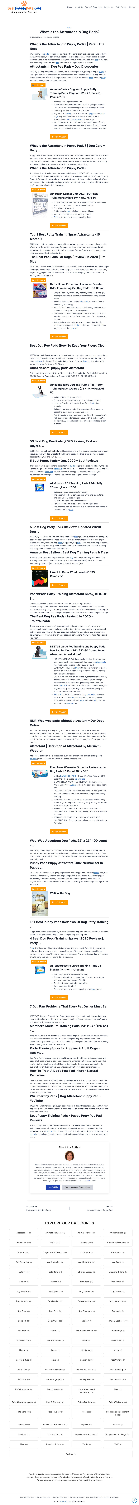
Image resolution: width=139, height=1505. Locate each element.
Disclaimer (108, 7)
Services (24, 1434)
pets (95, 700)
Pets (118, 1389)
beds (60, 543)
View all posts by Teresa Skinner (77, 1187)
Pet (68, 119)
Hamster (24, 1340)
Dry (71, 557)
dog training (76, 697)
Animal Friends (86, 1233)
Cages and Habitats (55, 1252)
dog (58, 63)
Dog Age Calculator (27, 1497)
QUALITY (63, 685)
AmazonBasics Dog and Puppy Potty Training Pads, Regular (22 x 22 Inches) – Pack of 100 (76, 93)
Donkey (87, 1321)
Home (69, 7)
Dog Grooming (86, 1301)
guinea (96, 873)
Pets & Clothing (55, 1402)
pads (46, 54)
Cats (24, 1272)
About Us (79, 7)
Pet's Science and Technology (87, 1390)
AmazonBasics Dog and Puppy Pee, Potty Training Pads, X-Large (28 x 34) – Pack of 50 (77, 388)
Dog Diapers (23, 1301)
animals (33, 759)
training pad (80, 779)
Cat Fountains (24, 1262)
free (77, 668)
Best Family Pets (65, 1501)
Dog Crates (118, 1291)
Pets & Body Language (24, 1402)
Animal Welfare (118, 1233)
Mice (55, 1360)
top (96, 60)
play (79, 543)
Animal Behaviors (55, 1233)
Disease (55, 1282)
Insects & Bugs (24, 1360)
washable (58, 469)
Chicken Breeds (86, 1272)
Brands (86, 1242)
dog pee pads (89, 694)
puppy (101, 72)
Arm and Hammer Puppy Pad (100, 1208)
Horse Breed (118, 1340)
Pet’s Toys (55, 1412)
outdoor (69, 703)
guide (72, 466)
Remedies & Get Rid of (55, 1424)
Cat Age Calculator (43, 1497)
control (33, 1134)
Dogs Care (55, 1321)
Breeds (24, 1252)
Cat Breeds (86, 1252)
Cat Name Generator (111, 1497)
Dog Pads (23, 1311)
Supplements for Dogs (118, 1434)
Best (34, 85)
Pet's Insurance (23, 1389)
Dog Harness (117, 1301)
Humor (23, 1350)
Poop (32, 948)
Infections (87, 1350)
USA (71, 510)
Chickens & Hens (118, 1272)
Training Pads (77, 119)
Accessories (24, 1233)
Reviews (118, 1424)
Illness (55, 1350)
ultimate (91, 403)
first (76, 537)
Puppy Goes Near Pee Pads (38, 1208)
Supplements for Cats (86, 1434)
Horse (86, 1340)
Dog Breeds (24, 1291)
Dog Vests (118, 1311)
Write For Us (121, 7)
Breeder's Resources (118, 1242)
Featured (23, 1330)
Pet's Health (118, 1379)
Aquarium (24, 1242)
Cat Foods (118, 1252)
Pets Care (24, 1412)
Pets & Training (118, 1402)
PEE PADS (71, 776)
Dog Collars (86, 1291)
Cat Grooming (55, 1262)
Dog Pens (55, 1311)
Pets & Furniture (86, 1402)
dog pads (84, 301)
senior (76, 325)
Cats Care (55, 1272)
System (73, 785)
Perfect (57, 217)
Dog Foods (55, 1301)
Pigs (86, 1412)
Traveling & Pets (55, 1444)
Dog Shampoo (87, 1311)
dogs (91, 78)
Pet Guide (23, 1379)
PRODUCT (58, 694)
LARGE (63, 776)
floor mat (49, 472)
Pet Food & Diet (87, 1369)
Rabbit (24, 1424)
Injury (118, 1350)
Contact (131, 7)
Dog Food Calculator (60, 1497)
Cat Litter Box (86, 1262)
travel (75, 328)
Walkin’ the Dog (60, 893)
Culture (24, 1282)
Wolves (71, 1454)
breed (94, 989)
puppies (92, 113)
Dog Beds (86, 1282)
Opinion (86, 1360)
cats (82, 700)
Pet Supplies (86, 1379)
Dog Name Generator (93, 1497)
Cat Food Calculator (77, 1497)
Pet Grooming (118, 1369)
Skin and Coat (55, 1434)
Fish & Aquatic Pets (86, 1330)
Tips (24, 1444)
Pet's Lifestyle (55, 1389)
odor (69, 211)
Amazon (86, 361)
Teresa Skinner (37, 37)
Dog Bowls (117, 1282)
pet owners (51, 1131)
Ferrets (55, 1330)
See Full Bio (53, 1187)
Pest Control (118, 1360)
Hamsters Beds (55, 1340)
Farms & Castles (118, 1321)
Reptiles (86, 1424)
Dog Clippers (55, 1291)
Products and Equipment (117, 1413)
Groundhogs (118, 1330)
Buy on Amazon (59, 137)
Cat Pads (118, 1262)
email (88, 1181)
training (68, 113)
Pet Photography (55, 1379)
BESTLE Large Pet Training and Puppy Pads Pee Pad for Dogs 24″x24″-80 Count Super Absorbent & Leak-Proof (77, 650)
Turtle (86, 1444)
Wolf (117, 1444)
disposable (101, 662)
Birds (55, 1242)
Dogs (69, 27)
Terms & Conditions (93, 7)
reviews (38, 361)
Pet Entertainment (55, 1369)
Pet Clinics (24, 1369)
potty (103, 78)
